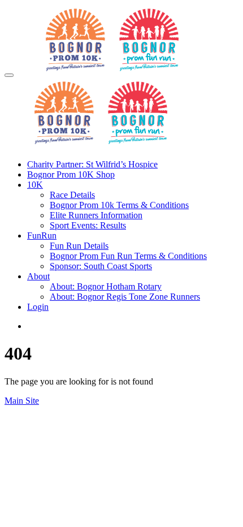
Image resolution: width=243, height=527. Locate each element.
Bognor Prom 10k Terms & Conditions (119, 205)
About (38, 276)
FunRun (42, 235)
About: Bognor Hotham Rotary (106, 286)
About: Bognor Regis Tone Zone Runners (125, 296)
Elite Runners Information (96, 215)
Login (38, 307)
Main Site (22, 400)
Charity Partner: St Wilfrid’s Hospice (92, 164)
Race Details (72, 195)
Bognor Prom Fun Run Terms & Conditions (128, 256)
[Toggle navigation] (9, 75)
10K (35, 184)
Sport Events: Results (88, 225)
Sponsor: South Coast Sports (101, 266)
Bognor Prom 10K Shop (71, 174)
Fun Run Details (79, 245)
